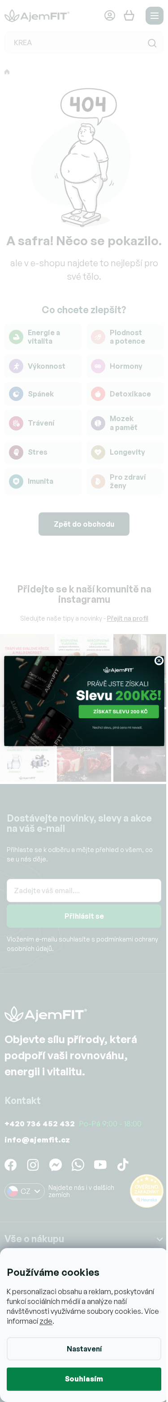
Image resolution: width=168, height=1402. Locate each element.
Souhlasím (81, 1378)
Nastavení (80, 1348)
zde (62, 1321)
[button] (80, 712)
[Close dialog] (155, 660)
